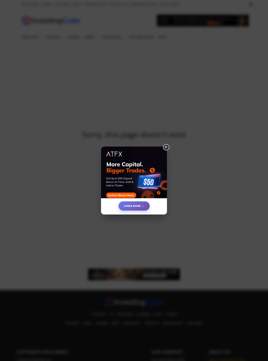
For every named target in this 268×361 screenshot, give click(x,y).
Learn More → (134, 206)
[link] (134, 174)
